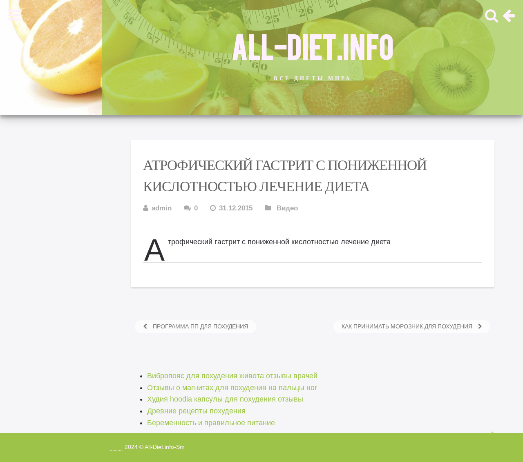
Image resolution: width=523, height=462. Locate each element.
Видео (287, 208)
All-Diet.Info (312, 45)
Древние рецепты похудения (196, 411)
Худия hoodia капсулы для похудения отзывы (225, 399)
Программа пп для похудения (199, 326)
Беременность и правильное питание (211, 423)
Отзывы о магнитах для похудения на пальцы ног (232, 388)
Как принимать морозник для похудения (408, 326)
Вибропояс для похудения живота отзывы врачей (232, 376)
